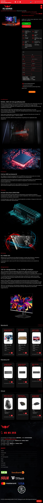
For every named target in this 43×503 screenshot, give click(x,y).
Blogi (2, 460)
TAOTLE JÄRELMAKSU (26, 26)
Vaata (8, 342)
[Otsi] (41, 8)
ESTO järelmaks (4, 467)
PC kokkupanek (4, 456)
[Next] (41, 325)
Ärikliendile (3, 452)
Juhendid (3, 463)
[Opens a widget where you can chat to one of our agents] (39, 501)
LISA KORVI (26, 23)
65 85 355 (3, 1)
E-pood (2, 454)
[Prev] (39, 325)
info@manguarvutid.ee (6, 2)
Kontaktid (3, 465)
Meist (2, 458)
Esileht (2, 450)
